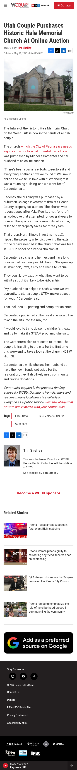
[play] (5, 765)
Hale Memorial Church (51, 416)
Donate (66, 5)
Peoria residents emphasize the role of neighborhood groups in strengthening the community (49, 607)
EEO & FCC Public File (19, 707)
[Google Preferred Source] (38, 643)
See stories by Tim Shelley (40, 473)
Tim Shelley (24, 48)
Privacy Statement (17, 715)
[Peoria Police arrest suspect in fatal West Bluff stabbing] (15, 530)
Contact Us (13, 692)
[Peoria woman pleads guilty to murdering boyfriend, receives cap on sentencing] (15, 557)
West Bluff (21, 424)
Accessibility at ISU (17, 723)
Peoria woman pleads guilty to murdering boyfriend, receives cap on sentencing (50, 555)
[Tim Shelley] (12, 455)
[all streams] (72, 765)
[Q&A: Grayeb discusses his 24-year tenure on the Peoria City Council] (15, 583)
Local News (21, 416)
